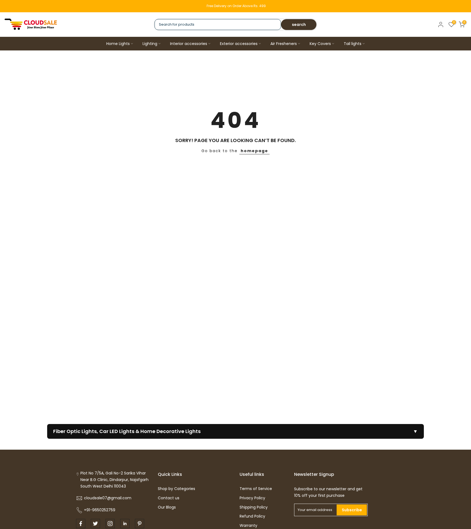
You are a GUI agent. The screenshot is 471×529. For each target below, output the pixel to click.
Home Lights (118, 43)
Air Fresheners (283, 43)
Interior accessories (188, 43)
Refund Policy (252, 516)
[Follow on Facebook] (80, 523)
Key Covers (320, 43)
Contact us (168, 498)
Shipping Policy (254, 507)
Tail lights (352, 43)
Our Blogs (167, 507)
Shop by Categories (176, 488)
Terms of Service (256, 488)
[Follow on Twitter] (95, 523)
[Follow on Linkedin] (124, 523)
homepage (254, 151)
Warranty (248, 525)
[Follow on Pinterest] (139, 523)
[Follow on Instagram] (110, 523)
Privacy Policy (252, 498)
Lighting (150, 43)
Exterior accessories (239, 43)
